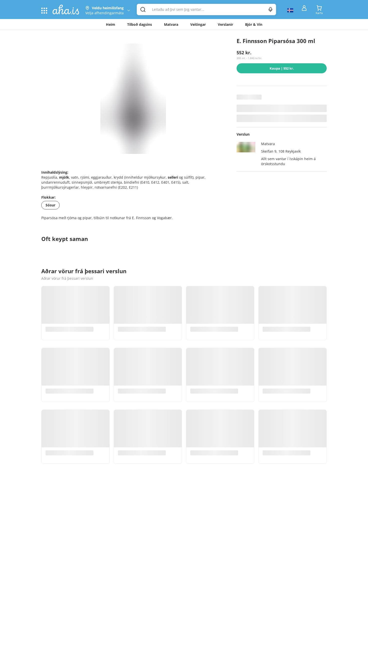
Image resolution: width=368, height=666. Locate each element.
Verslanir (225, 24)
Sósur (50, 205)
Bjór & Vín (253, 24)
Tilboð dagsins (139, 24)
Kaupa (282, 68)
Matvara (171, 24)
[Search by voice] (270, 9)
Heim (110, 24)
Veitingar (198, 24)
